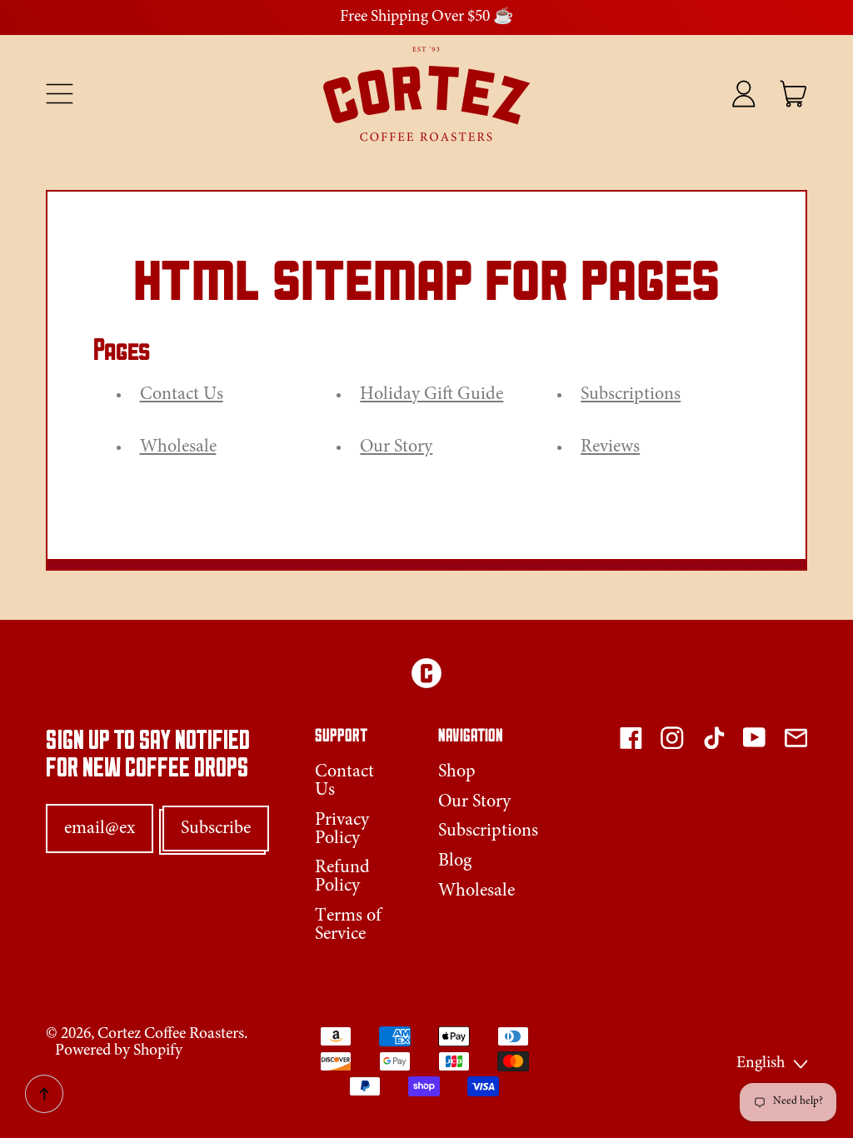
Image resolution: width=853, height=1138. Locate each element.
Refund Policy (342, 877)
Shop (457, 772)
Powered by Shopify (118, 1051)
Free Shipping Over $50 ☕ (426, 17)
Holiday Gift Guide (431, 395)
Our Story (396, 447)
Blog (454, 861)
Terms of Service (348, 925)
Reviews (610, 447)
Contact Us (181, 395)
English (760, 1063)
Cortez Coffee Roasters (170, 1034)
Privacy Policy (342, 829)
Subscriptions (631, 395)
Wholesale (178, 447)
